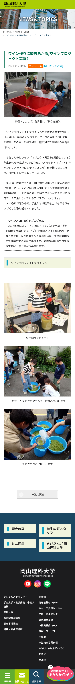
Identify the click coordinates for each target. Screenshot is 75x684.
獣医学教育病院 (12, 618)
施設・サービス (47, 631)
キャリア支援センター (50, 608)
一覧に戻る (37, 494)
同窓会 (42, 654)
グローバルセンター (49, 614)
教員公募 (8, 612)
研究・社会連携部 (13, 629)
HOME (8, 31)
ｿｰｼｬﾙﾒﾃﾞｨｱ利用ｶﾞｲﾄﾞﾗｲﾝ (51, 648)
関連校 (42, 659)
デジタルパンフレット (15, 596)
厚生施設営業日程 (48, 642)
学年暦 (42, 637)
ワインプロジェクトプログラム (29, 263)
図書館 (42, 596)
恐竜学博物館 (11, 623)
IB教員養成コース (48, 625)
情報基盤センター (48, 602)
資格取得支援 (46, 619)
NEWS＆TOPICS (22, 31)
